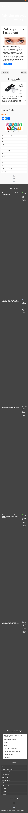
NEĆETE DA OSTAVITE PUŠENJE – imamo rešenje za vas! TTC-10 (13, 735)
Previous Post (5, 72)
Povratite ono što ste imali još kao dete (12, 751)
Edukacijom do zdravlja (9, 754)
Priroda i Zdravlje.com (8, 10)
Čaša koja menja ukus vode (10, 739)
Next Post (23, 72)
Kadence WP (21, 810)
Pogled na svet (7, 757)
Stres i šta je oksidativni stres (10, 748)
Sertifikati (6, 742)
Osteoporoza (6, 745)
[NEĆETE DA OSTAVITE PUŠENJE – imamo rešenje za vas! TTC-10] (13, 88)
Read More (13, 103)
